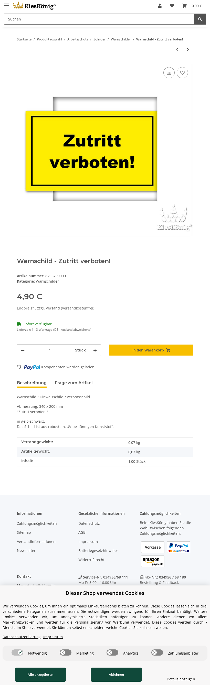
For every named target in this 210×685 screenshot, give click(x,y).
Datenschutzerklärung (22, 636)
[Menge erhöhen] (95, 350)
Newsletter (26, 550)
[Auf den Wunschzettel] (182, 72)
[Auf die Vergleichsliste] (169, 72)
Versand (53, 308)
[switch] (17, 652)
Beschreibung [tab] (32, 382)
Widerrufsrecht (91, 559)
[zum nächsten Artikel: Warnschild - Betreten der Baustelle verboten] (188, 49)
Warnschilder (47, 281)
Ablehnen (116, 674)
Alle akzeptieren (40, 674)
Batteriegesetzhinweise (98, 550)
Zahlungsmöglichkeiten (37, 523)
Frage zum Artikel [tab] (74, 382)
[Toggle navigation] (6, 3)
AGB (82, 532)
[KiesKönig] (34, 6)
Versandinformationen (36, 541)
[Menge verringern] (22, 350)
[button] (160, 6)
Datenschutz (89, 523)
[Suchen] (200, 19)
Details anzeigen (181, 679)
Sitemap (24, 532)
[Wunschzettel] (172, 6)
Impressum (88, 541)
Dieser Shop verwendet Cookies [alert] (105, 593)
